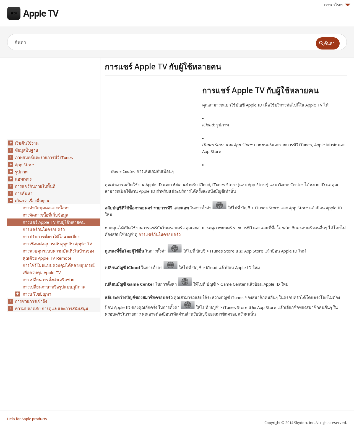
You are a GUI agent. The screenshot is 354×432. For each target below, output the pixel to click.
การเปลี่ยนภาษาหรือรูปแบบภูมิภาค (54, 287)
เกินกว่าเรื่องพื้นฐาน (32, 200)
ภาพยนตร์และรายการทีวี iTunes (44, 157)
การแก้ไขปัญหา (37, 294)
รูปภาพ (21, 172)
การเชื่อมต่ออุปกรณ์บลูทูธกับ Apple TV (57, 243)
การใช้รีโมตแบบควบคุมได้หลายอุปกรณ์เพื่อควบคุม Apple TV (59, 268)
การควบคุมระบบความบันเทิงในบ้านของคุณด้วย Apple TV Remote (58, 254)
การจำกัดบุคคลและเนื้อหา (46, 207)
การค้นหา (23, 193)
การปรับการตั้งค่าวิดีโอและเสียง (51, 236)
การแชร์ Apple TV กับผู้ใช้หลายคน (54, 222)
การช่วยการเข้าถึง (31, 301)
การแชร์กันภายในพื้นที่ (35, 186)
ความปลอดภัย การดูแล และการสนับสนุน (51, 308)
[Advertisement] (151, 124)
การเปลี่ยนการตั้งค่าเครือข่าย (48, 279)
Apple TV (40, 13)
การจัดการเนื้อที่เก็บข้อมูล (45, 215)
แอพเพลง (23, 179)
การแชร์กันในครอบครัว (160, 234)
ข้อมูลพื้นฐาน (26, 150)
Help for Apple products (27, 418)
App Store (24, 164)
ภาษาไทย (333, 5)
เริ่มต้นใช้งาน (26, 143)
